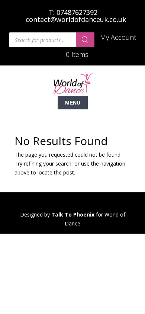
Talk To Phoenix (72, 214)
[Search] (85, 39)
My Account (118, 38)
